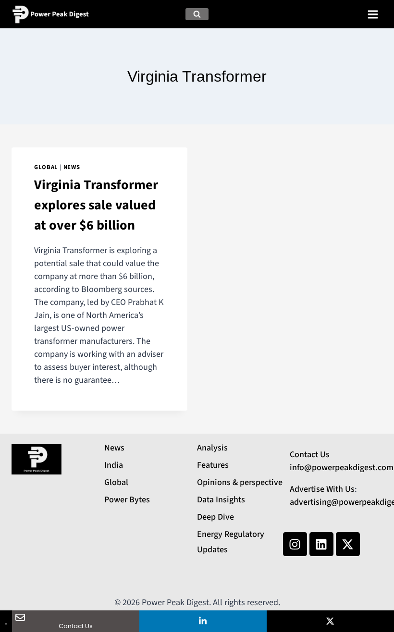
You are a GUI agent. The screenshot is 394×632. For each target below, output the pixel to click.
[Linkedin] (321, 544)
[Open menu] (372, 14)
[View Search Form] (197, 14)
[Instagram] (295, 544)
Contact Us (310, 455)
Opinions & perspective (240, 482)
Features (213, 465)
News (71, 167)
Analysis (212, 448)
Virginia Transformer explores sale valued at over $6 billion (96, 205)
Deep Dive (215, 517)
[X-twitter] (348, 544)
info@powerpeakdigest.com (342, 468)
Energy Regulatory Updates (230, 542)
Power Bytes (127, 500)
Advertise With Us (322, 489)
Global (46, 167)
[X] (330, 621)
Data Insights (221, 500)
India (113, 465)
